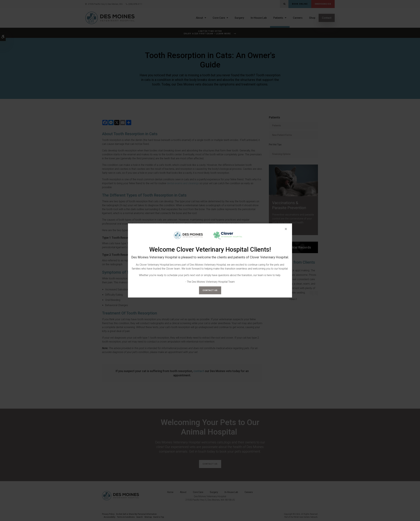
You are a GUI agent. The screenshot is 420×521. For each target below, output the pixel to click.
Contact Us (210, 290)
